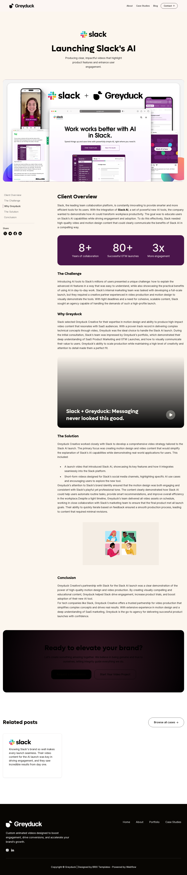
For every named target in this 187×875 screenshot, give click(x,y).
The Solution (11, 211)
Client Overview (12, 195)
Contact (169, 6)
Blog (155, 6)
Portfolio (154, 822)
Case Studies (143, 6)
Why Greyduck (12, 206)
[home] (24, 6)
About (130, 6)
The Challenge (12, 200)
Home (126, 822)
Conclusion (10, 217)
